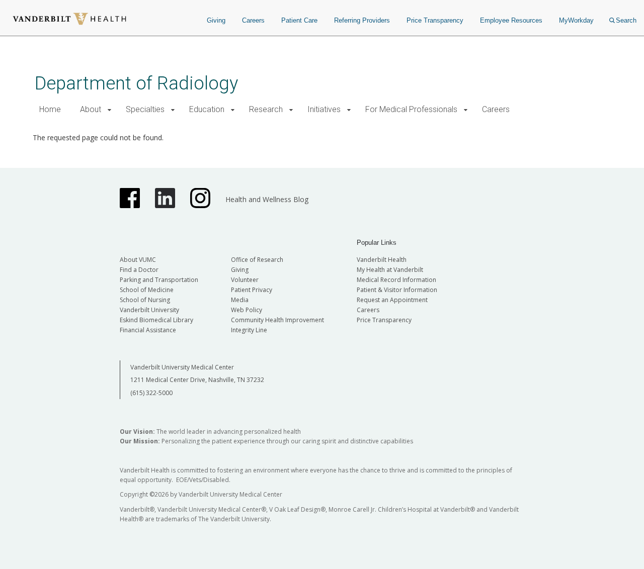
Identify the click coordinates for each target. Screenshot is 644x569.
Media (240, 300)
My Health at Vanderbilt (390, 269)
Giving (216, 20)
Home (50, 109)
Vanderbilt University (149, 310)
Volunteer (245, 279)
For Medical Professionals (411, 109)
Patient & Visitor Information (397, 290)
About (90, 109)
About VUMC (138, 259)
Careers (253, 20)
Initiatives (324, 109)
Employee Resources (511, 20)
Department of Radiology (136, 83)
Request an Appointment (392, 300)
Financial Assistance (148, 330)
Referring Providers (362, 20)
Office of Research (257, 259)
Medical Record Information (396, 279)
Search (626, 20)
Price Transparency (435, 20)
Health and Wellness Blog (266, 199)
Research (266, 109)
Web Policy (246, 310)
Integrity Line (249, 330)
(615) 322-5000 (151, 393)
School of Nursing (145, 300)
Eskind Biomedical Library (156, 320)
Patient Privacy (251, 290)
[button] (109, 110)
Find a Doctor (139, 269)
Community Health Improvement (277, 320)
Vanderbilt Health (382, 259)
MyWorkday (576, 20)
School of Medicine (147, 290)
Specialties (145, 109)
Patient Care (299, 20)
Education (206, 109)
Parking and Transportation (159, 279)
